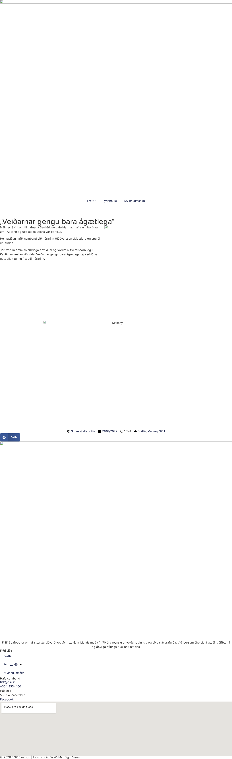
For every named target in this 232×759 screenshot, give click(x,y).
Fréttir (91, 201)
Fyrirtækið (110, 201)
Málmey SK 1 (156, 431)
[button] (10, 437)
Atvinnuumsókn (134, 201)
